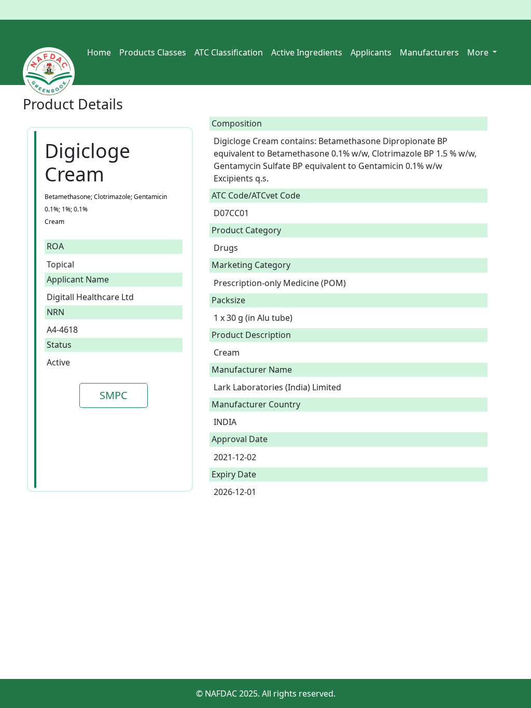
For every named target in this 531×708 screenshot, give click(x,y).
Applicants (371, 52)
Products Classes (152, 52)
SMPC (114, 395)
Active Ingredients (306, 52)
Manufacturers (429, 52)
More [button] (479, 52)
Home (99, 52)
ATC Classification (228, 52)
